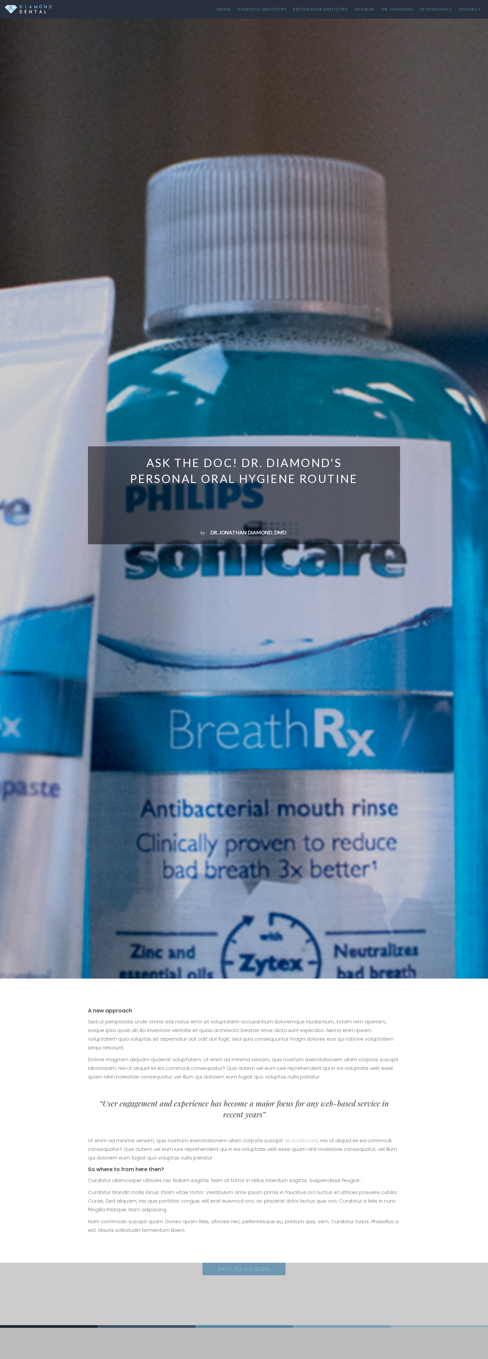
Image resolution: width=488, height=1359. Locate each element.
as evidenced (301, 1140)
